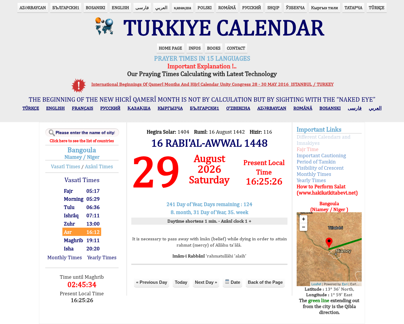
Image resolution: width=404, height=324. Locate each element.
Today (181, 282)
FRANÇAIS (82, 108)
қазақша (182, 7)
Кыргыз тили (324, 7)
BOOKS (213, 48)
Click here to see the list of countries (82, 140)
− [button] (303, 227)
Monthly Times (64, 257)
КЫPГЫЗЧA (170, 108)
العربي (161, 7)
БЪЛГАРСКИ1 (65, 7)
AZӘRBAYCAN (33, 7)
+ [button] (303, 219)
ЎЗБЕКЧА (295, 7)
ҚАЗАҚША (139, 108)
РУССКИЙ (251, 7)
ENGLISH (120, 7)
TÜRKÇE (376, 7)
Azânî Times (99, 166)
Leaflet (316, 283)
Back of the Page (265, 282)
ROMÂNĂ (227, 7)
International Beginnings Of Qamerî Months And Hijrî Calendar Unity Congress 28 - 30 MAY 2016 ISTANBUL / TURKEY (212, 84)
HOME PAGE (170, 48)
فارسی (142, 7)
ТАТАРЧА (353, 7)
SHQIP (273, 7)
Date (235, 282)
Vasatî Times (65, 166)
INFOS (195, 48)
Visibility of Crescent (320, 168)
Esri (345, 283)
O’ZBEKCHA (238, 108)
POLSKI (205, 7)
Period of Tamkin (316, 161)
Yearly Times (102, 257)
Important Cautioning (321, 155)
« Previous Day (151, 282)
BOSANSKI (95, 7)
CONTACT (236, 48)
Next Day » (206, 282)
